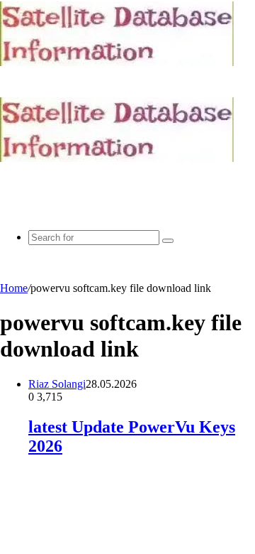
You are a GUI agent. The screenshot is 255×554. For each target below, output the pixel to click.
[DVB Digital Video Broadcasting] (117, 62)
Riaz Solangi (57, 384)
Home (14, 288)
